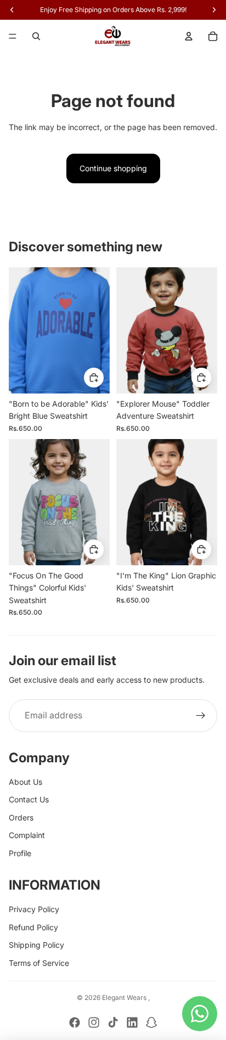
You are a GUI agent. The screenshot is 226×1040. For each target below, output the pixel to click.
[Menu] (12, 36)
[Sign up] (200, 715)
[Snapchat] (151, 1022)
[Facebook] (74, 1022)
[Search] (36, 36)
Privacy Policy (34, 909)
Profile (20, 853)
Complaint (27, 835)
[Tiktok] (113, 1022)
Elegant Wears (125, 997)
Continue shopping (113, 168)
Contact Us (29, 799)
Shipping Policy (36, 944)
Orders (21, 817)
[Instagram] (93, 1022)
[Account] (189, 36)
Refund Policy (33, 927)
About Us (25, 781)
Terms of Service (39, 963)
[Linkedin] (132, 1022)
